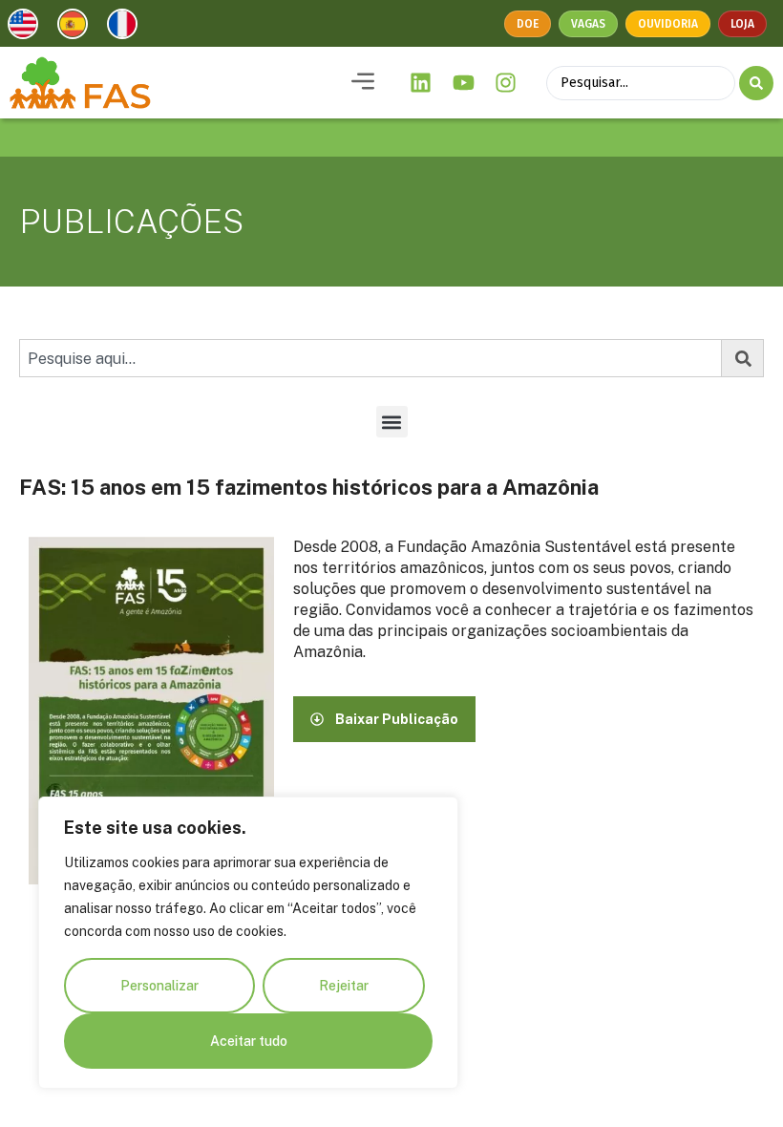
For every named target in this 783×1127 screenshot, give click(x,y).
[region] (248, 943)
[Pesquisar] (743, 358)
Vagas (588, 24)
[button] (363, 82)
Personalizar (159, 985)
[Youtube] (463, 83)
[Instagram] (506, 83)
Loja (742, 24)
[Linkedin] (421, 83)
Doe (528, 24)
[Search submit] (756, 83)
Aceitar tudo (248, 1041)
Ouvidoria (668, 24)
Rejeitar (344, 985)
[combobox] (370, 358)
